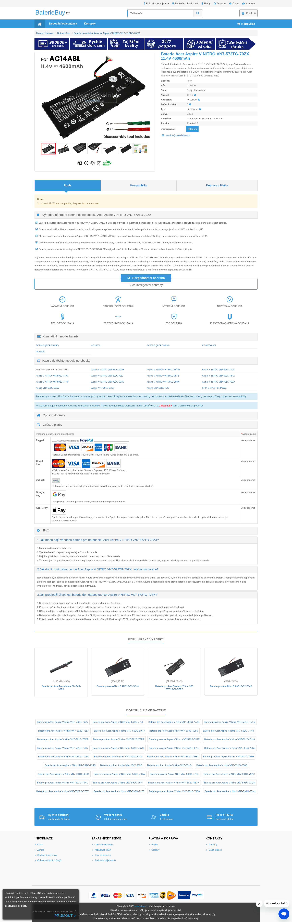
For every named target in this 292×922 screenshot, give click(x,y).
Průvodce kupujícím (156, 3)
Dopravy (221, 3)
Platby (207, 3)
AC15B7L (96, 345)
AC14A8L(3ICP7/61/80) (47, 345)
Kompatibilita (138, 185)
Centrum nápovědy (103, 844)
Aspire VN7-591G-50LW (47, 388)
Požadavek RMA (102, 850)
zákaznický (165, 405)
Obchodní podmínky (47, 855)
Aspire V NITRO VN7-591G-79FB (163, 375)
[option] (94, 97)
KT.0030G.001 (209, 345)
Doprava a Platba (217, 185)
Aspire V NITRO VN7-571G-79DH (107, 369)
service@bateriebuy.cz (178, 135)
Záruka (40, 850)
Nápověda (248, 24)
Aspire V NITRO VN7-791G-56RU (107, 382)
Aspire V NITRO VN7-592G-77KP (52, 382)
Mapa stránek (215, 850)
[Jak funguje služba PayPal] (190, 895)
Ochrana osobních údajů (49, 860)
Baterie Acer (64, 33)
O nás (236, 3)
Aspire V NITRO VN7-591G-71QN (218, 369)
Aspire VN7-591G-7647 (158, 388)
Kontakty (250, 3)
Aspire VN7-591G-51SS (102, 388)
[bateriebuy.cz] (55, 15)
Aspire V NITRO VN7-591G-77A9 (52, 375)
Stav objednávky (102, 855)
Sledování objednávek (186, 3)
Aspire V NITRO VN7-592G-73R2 (218, 375)
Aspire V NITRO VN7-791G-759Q (218, 382)
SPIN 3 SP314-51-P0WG (214, 388)
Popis (67, 185)
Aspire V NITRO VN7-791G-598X (163, 382)
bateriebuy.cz (141, 906)
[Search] (198, 13)
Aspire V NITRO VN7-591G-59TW (163, 369)
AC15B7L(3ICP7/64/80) (158, 345)
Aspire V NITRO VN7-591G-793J (107, 375)
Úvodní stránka (44, 33)
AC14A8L (40, 351)
